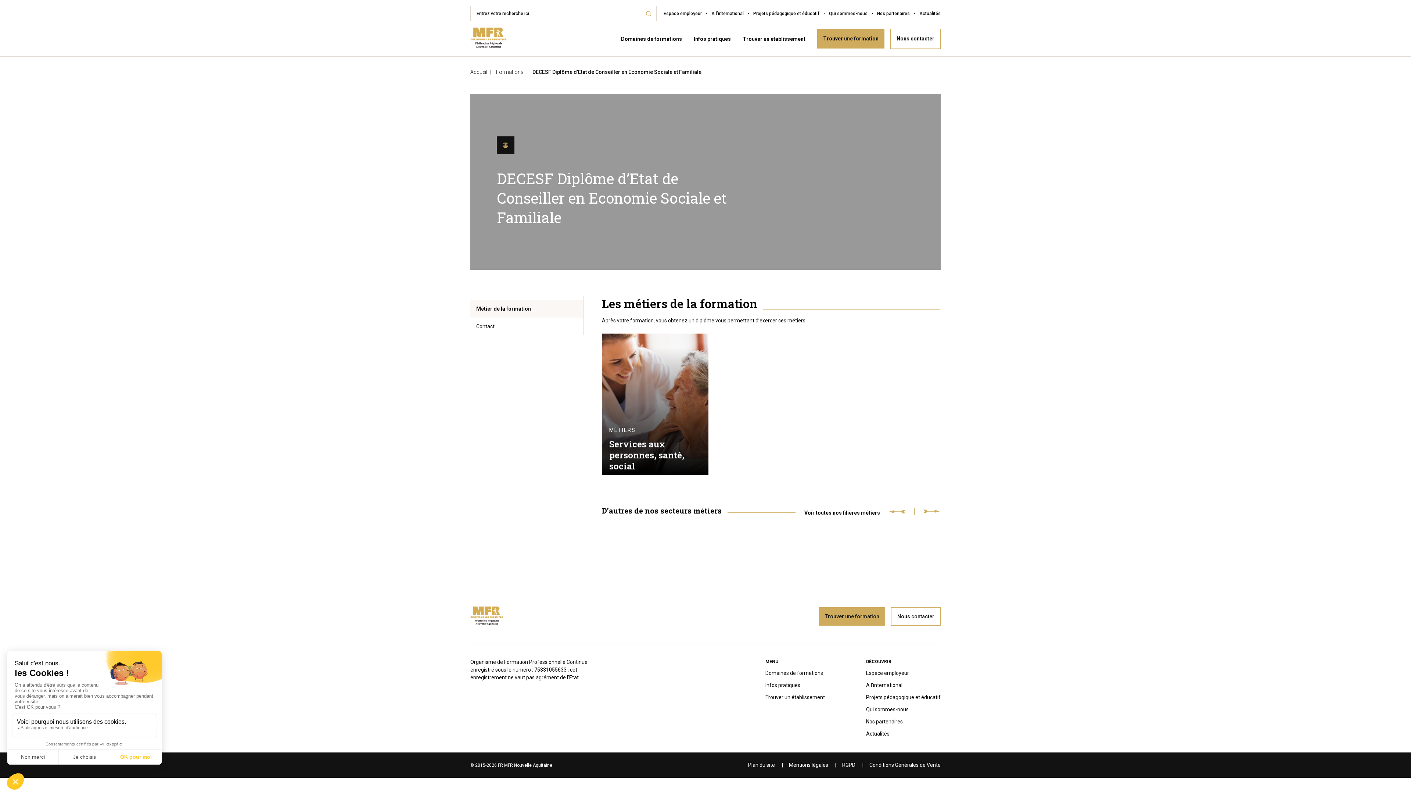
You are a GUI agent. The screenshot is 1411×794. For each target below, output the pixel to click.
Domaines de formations (651, 39)
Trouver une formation (851, 39)
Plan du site (761, 765)
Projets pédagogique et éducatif (786, 13)
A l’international (727, 13)
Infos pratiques (712, 39)
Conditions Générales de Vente (905, 765)
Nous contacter (915, 39)
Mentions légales (808, 765)
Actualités (930, 13)
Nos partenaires (893, 13)
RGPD (848, 765)
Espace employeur (683, 13)
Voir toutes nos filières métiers (842, 512)
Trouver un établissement (774, 39)
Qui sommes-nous (848, 13)
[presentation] (902, 511)
